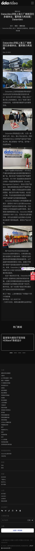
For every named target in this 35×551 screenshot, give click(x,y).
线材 (2, 432)
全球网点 (3, 498)
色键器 (3, 398)
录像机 (3, 388)
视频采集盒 (4, 420)
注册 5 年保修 (17, 530)
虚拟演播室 (4, 390)
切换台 (3, 375)
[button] (11, 352)
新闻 (2, 468)
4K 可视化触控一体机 (6, 378)
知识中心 (3, 482)
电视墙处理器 (4, 442)
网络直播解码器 (5, 417)
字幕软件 (3, 405)
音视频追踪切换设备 (6, 444)
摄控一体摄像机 (5, 380)
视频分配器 (4, 407)
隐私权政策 (4, 501)
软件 (2, 437)
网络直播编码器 (5, 415)
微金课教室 (4, 393)
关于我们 (3, 494)
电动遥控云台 (4, 385)
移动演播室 (4, 400)
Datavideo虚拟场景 (6, 454)
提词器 (3, 412)
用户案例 (3, 484)
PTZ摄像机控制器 (5, 383)
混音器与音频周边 (5, 410)
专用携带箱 (4, 434)
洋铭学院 (3, 456)
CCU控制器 (4, 439)
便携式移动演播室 (5, 373)
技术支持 (3, 477)
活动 (2, 465)
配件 (2, 427)
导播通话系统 (4, 425)
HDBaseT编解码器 (6, 422)
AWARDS (3, 496)
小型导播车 (4, 403)
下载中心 (3, 479)
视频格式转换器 (5, 395)
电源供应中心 (4, 430)
